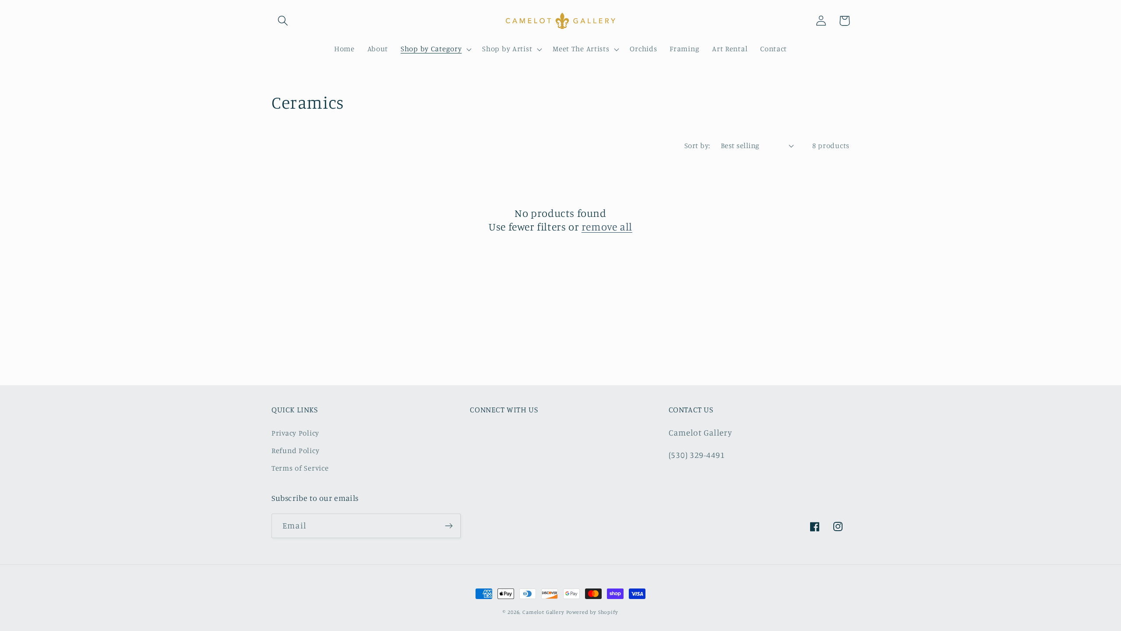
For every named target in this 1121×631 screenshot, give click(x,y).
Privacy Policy (295, 433)
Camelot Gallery (543, 612)
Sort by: (697, 145)
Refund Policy (295, 450)
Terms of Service (300, 468)
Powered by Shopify (592, 612)
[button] (283, 20)
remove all (607, 226)
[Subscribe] (448, 526)
